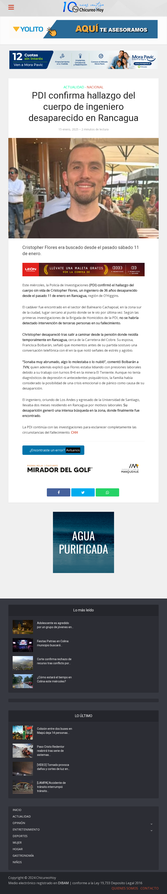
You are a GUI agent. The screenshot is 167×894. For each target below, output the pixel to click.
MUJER (17, 842)
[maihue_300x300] (83, 542)
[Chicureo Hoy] (83, 7)
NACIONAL (95, 87)
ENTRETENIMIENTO (26, 829)
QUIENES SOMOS (125, 888)
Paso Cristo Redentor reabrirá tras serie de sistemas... (50, 750)
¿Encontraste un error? (54, 450)
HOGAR (18, 849)
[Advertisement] (83, 585)
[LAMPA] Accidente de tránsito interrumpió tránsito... (51, 787)
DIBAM (63, 883)
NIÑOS (17, 862)
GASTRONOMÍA (23, 855)
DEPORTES (20, 836)
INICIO (17, 810)
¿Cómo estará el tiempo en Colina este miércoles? (54, 679)
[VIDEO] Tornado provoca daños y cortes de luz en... (53, 767)
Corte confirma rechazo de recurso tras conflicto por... (54, 661)
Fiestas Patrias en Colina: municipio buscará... (53, 643)
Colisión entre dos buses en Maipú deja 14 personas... (54, 730)
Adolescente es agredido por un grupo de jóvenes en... (55, 625)
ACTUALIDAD (74, 87)
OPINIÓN (19, 823)
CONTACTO (150, 888)
